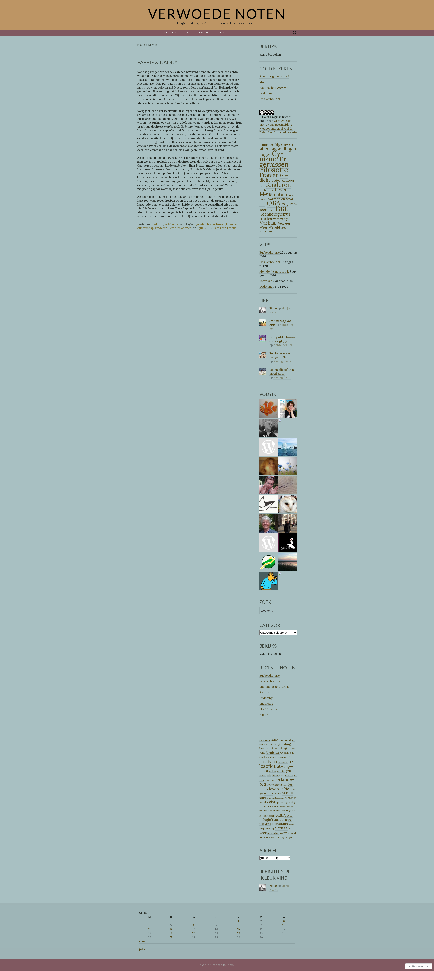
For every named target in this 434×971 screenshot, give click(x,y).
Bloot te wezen (269, 709)
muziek (277, 793)
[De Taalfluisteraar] (268, 581)
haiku (269, 775)
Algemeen (284, 144)
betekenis (272, 748)
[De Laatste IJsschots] (287, 447)
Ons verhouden (270, 99)
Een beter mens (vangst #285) (279, 355)
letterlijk (266, 190)
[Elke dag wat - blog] (268, 447)
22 (238, 933)
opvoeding (290, 802)
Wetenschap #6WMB (273, 88)
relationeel (184, 228)
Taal (188, 33)
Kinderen (157, 224)
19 (171, 933)
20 (193, 933)
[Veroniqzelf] (268, 408)
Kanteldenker (282, 327)
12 (171, 929)
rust (277, 810)
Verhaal (268, 223)
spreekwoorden (266, 815)
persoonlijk (285, 806)
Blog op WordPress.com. (217, 965)
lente (285, 785)
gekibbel (281, 771)
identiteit (289, 775)
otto (262, 806)
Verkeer (284, 223)
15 (238, 929)
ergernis (282, 757)
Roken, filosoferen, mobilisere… (282, 371)
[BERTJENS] (287, 504)
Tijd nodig (266, 703)
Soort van (265, 281)
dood (266, 757)
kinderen (161, 228)
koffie (270, 784)
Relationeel (172, 224)
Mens (266, 194)
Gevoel (262, 775)
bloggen (284, 748)
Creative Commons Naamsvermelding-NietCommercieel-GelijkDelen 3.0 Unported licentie (278, 126)
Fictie (273, 308)
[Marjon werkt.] (268, 485)
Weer (263, 227)
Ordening (266, 93)
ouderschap (273, 806)
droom (273, 757)
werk (262, 837)
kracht (278, 784)
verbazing (280, 219)
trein (268, 823)
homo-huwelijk (217, 224)
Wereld (274, 227)
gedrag (272, 771)
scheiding (285, 810)
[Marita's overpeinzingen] (268, 466)
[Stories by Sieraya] (287, 562)
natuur (281, 194)
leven (274, 788)
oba (272, 802)
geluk (289, 771)
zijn (283, 837)
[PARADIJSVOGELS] (287, 581)
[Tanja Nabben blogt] (287, 408)
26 (171, 937)
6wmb (274, 740)
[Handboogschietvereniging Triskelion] (287, 428)
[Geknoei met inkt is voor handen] (287, 485)
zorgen (289, 837)
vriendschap (273, 833)
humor (275, 775)
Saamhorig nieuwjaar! (274, 76)
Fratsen (203, 33)
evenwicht (283, 762)
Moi (155, 33)
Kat (262, 186)
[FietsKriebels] (268, 562)
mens (268, 793)
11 (149, 929)
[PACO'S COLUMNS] (268, 523)
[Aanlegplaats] (268, 504)
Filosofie (221, 33)
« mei (143, 941)
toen (261, 823)
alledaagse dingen (281, 744)
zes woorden (273, 837)
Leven (281, 189)
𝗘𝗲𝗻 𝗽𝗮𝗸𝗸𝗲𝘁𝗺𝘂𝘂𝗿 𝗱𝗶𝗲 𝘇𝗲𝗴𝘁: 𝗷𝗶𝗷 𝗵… (282, 339)
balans (262, 748)
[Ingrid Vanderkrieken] (287, 466)
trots (274, 824)
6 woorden (171, 33)
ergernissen (275, 759)
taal (279, 814)
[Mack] (287, 523)
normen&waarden (276, 798)
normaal (263, 797)
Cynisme (271, 156)
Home (142, 33)
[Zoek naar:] (294, 33)
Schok (292, 811)
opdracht (280, 802)
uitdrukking (282, 824)
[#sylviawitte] (287, 542)
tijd (290, 819)
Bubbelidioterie (269, 252)
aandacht (266, 145)
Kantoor (270, 780)
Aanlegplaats (282, 361)
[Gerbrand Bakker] (268, 428)
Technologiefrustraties (275, 216)
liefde (172, 228)
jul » (142, 949)
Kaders (264, 715)
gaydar (201, 224)
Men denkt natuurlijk (274, 271)
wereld (291, 833)
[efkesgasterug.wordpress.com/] (268, 542)
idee (281, 775)
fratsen (280, 766)
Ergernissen (274, 161)
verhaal (281, 828)
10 (283, 925)
